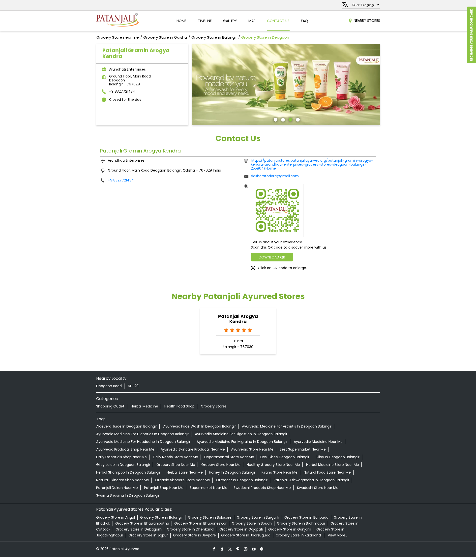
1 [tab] (275, 119)
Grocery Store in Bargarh (258, 517)
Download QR (272, 257)
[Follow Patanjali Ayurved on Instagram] (245, 548)
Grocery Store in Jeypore (194, 535)
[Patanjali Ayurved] (117, 21)
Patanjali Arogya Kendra (238, 319)
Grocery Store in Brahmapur (301, 523)
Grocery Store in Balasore (210, 517)
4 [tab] (297, 119)
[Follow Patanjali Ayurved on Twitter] (230, 548)
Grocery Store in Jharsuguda (245, 535)
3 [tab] (290, 119)
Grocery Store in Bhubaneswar (200, 523)
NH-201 (134, 385)
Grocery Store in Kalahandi (299, 535)
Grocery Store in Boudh (252, 523)
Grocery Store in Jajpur (148, 535)
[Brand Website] (261, 548)
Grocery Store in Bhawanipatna (142, 523)
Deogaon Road (109, 385)
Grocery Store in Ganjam (289, 529)
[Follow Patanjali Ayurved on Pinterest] (238, 548)
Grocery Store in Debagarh (139, 529)
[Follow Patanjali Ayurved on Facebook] (214, 548)
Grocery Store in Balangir (161, 517)
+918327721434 (122, 91)
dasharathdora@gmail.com (275, 176)
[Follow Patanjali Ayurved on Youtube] (253, 548)
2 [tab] (282, 119)
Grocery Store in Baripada (306, 517)
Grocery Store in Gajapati (241, 529)
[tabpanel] (286, 84)
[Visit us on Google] (222, 548)
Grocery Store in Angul (115, 517)
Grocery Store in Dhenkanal (190, 529)
